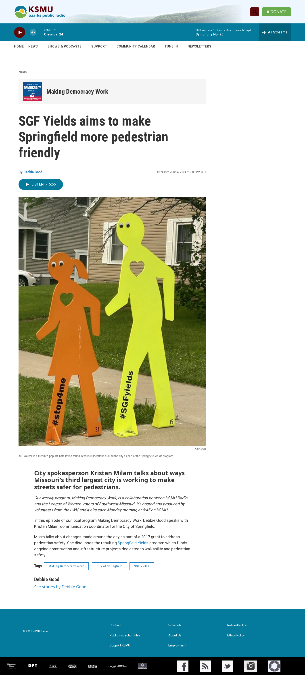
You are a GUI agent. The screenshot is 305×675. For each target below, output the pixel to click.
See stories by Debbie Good (60, 586)
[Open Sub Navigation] (41, 46)
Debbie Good (32, 172)
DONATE (278, 11)
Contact (115, 625)
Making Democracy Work (77, 91)
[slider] (40, 32)
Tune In (171, 46)
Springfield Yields (133, 543)
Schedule (175, 625)
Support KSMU (120, 645)
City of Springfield (110, 566)
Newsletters (199, 46)
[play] (19, 32)
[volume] (33, 32)
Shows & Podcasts (65, 46)
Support (99, 46)
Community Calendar (136, 46)
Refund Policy (237, 625)
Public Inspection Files (125, 635)
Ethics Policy (236, 635)
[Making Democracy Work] (32, 91)
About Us (174, 635)
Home (19, 46)
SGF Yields (141, 566)
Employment (177, 645)
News (33, 46)
